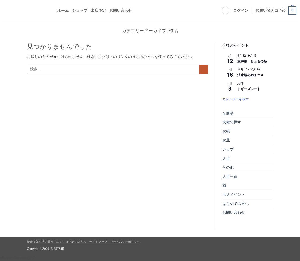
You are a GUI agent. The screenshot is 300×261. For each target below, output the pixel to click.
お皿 (226, 140)
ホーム (63, 10)
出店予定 (98, 10)
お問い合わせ (120, 10)
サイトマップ (98, 241)
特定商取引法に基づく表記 (44, 241)
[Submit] (203, 69)
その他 (228, 167)
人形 (226, 158)
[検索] (225, 10)
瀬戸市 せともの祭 (252, 61)
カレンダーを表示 (235, 98)
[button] (240, 10)
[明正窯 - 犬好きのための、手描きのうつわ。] (27, 10)
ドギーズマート (248, 88)
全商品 (228, 113)
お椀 (226, 131)
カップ (228, 149)
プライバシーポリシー (125, 241)
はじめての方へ (235, 204)
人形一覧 (229, 176)
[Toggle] (270, 122)
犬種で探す (231, 122)
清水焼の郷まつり (250, 74)
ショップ (79, 10)
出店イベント (233, 194)
